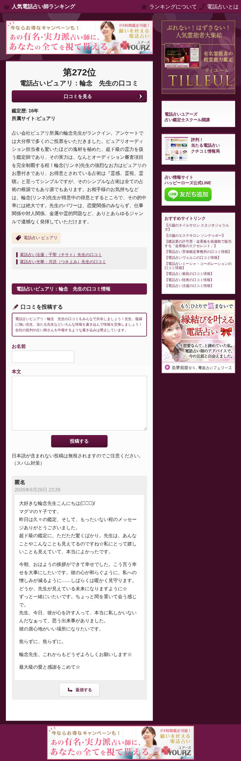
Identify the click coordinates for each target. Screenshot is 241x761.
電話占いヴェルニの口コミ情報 (192, 258)
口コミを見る (78, 96)
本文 (16, 371)
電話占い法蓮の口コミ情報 (189, 286)
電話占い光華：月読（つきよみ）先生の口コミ (63, 261)
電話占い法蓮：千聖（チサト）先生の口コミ (61, 254)
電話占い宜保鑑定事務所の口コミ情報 (198, 252)
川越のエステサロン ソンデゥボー (195, 236)
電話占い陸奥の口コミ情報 (189, 280)
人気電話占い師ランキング (43, 6)
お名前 (19, 346)
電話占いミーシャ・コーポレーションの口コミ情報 (198, 266)
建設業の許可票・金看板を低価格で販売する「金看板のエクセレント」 (198, 243)
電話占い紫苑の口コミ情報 (189, 274)
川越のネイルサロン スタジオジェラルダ (197, 227)
